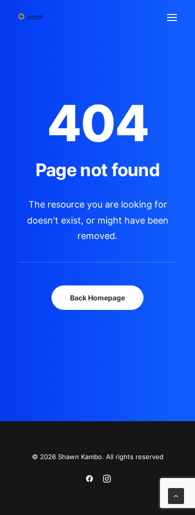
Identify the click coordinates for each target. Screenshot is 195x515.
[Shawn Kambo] (30, 17)
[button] (172, 17)
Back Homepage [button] (97, 297)
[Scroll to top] (176, 495)
